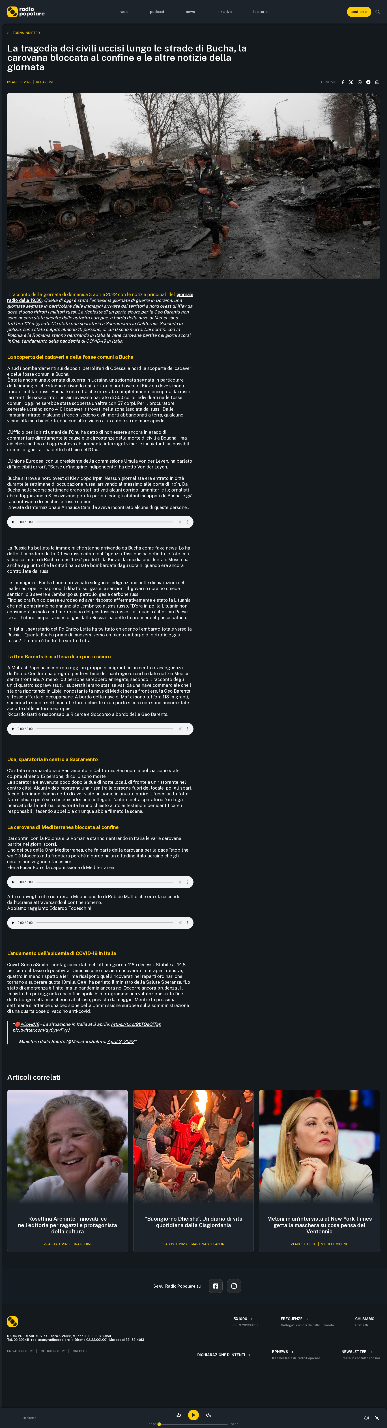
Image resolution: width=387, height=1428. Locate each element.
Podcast (157, 12)
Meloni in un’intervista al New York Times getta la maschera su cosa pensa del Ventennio (319, 1225)
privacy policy (20, 1351)
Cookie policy (53, 1351)
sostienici (359, 12)
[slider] (159, 1424)
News (190, 12)
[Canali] (377, 1418)
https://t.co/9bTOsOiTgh (136, 1024)
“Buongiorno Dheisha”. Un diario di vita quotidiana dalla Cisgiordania (193, 1221)
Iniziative (224, 12)
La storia (260, 12)
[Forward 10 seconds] (208, 1415)
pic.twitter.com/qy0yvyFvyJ (41, 1030)
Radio (124, 12)
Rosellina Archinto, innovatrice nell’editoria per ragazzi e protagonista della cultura (67, 1225)
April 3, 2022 (120, 1041)
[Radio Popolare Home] (26, 11)
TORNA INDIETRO (26, 33)
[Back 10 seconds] (178, 1415)
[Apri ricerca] (377, 12)
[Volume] (366, 1418)
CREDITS (80, 1351)
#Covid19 (29, 1024)
